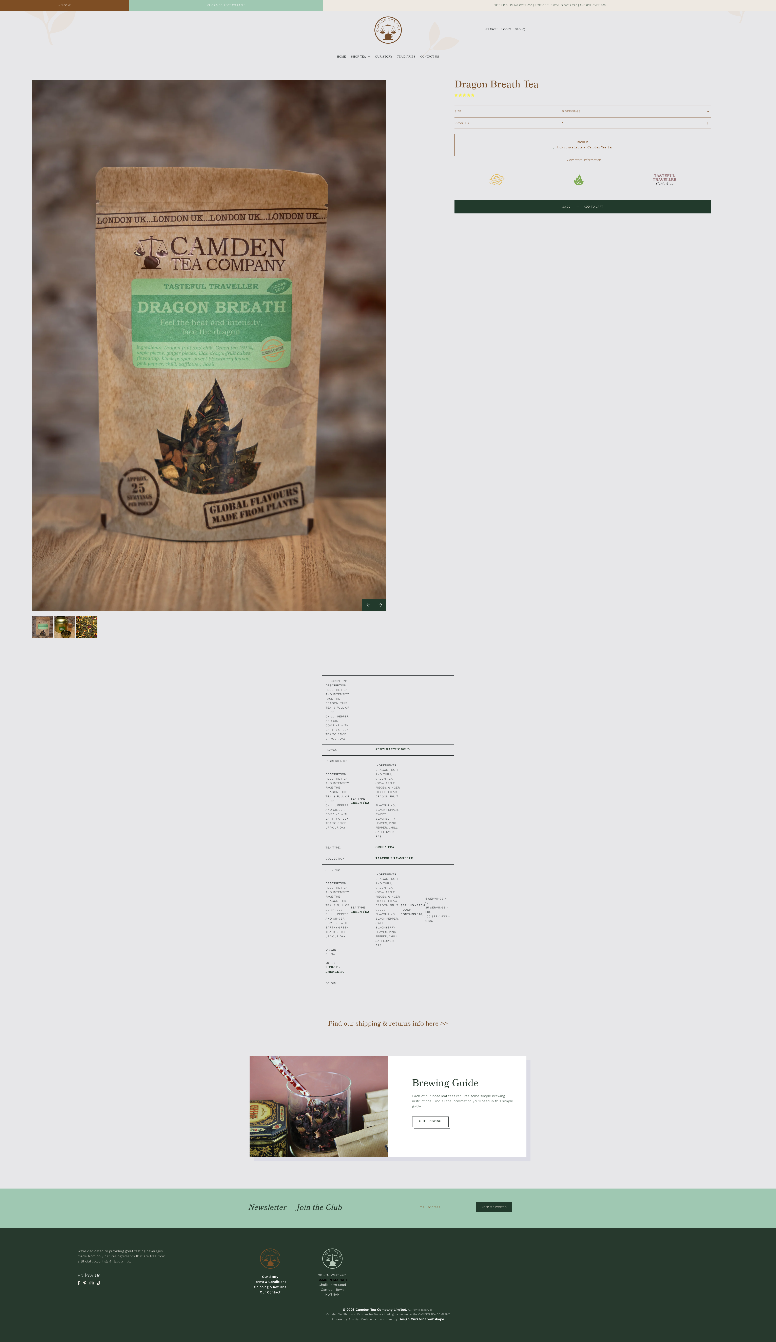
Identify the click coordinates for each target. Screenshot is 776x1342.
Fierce (332, 968)
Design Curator (411, 1319)
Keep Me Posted (494, 1207)
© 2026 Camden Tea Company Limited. (375, 1310)
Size (457, 111)
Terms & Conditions (270, 1282)
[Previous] (368, 605)
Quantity (462, 122)
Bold (405, 750)
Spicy (380, 750)
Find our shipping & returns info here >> (388, 1024)
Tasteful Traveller (394, 859)
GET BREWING (430, 1121)
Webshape (435, 1319)
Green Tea (360, 803)
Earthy (393, 750)
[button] (464, 95)
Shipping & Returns (270, 1287)
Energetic (335, 972)
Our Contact (270, 1292)
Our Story (270, 1277)
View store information (583, 160)
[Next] (380, 605)
